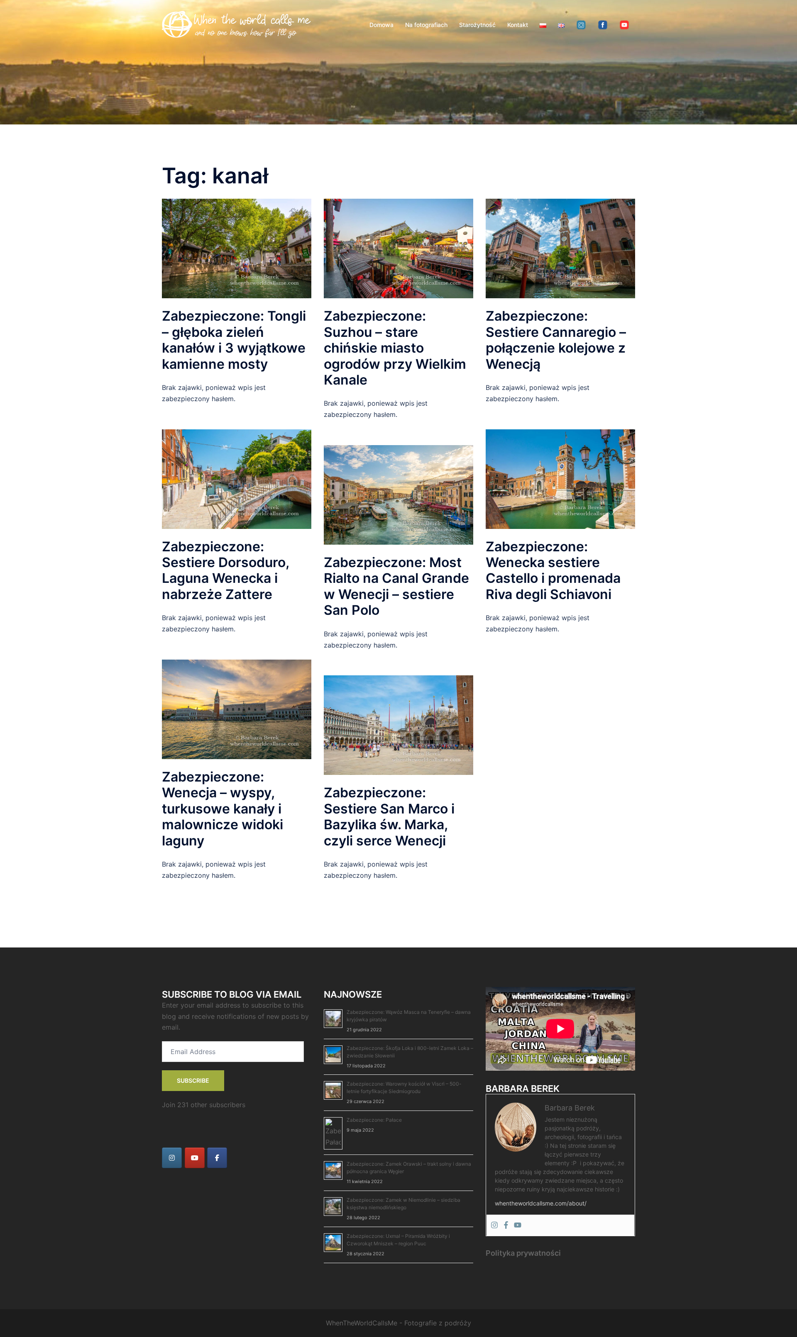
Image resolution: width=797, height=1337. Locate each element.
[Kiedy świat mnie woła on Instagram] (172, 1157)
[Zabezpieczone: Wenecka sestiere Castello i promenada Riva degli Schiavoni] (560, 478)
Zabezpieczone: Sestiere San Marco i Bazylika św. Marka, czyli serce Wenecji (389, 816)
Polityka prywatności (523, 1253)
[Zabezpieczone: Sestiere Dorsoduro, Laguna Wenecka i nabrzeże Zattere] (236, 478)
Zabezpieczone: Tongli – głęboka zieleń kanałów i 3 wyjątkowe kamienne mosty (234, 340)
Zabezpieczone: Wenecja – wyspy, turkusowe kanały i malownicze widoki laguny (222, 809)
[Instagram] (494, 1225)
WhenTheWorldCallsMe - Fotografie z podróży (398, 1323)
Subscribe (193, 1080)
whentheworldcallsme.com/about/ (541, 1203)
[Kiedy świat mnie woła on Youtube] (195, 1157)
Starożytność (477, 24)
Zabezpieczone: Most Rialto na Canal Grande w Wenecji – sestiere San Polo (396, 586)
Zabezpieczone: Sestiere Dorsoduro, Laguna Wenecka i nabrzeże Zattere (225, 570)
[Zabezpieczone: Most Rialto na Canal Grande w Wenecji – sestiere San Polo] (398, 494)
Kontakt (517, 24)
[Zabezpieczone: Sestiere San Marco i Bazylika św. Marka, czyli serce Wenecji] (398, 725)
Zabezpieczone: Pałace (374, 1120)
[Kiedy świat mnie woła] (236, 24)
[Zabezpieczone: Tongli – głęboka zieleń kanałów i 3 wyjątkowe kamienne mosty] (236, 248)
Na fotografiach (426, 24)
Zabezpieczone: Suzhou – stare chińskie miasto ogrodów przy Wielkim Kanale (395, 348)
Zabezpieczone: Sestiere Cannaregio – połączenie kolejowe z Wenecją (556, 340)
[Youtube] (517, 1225)
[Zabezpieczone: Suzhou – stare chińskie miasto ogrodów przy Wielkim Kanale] (398, 248)
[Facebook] (506, 1225)
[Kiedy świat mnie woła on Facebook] (217, 1157)
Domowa (381, 24)
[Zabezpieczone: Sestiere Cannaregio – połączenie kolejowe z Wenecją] (560, 248)
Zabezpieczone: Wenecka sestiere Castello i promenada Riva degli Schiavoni (553, 570)
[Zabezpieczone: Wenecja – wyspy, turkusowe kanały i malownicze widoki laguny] (236, 708)
